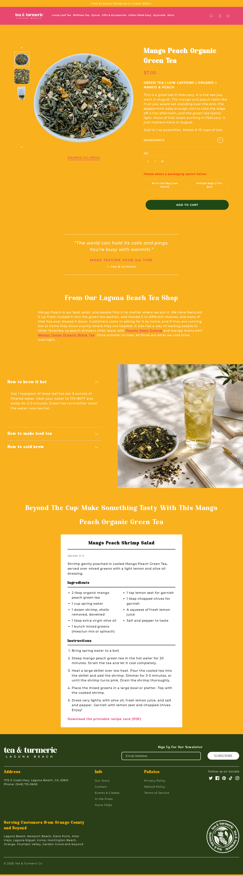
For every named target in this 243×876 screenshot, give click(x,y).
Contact (101, 786)
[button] (211, 15)
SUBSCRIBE (223, 756)
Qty (146, 153)
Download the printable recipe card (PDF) (104, 719)
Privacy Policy (155, 780)
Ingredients (154, 140)
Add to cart (187, 205)
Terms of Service (156, 793)
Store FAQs (103, 805)
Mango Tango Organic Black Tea (66, 335)
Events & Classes (107, 793)
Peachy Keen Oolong (144, 330)
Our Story (102, 780)
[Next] (22, 147)
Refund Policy (154, 786)
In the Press (104, 799)
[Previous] (22, 47)
